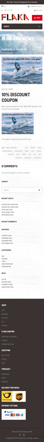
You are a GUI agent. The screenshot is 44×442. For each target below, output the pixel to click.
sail (30, 154)
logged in (13, 173)
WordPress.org (7, 287)
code (32, 151)
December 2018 (7, 238)
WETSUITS (5, 318)
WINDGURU (5, 382)
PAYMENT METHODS (8, 344)
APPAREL (4, 325)
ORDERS (4, 359)
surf (39, 154)
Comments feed (7, 284)
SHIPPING (4, 340)
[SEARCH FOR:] (22, 26)
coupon (38, 151)
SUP (26, 147)
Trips (39, 147)
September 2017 (7, 243)
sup (35, 154)
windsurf (19, 158)
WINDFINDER (5, 374)
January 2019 (6, 235)
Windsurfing (19, 151)
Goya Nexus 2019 (7, 215)
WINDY (4, 378)
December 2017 (7, 241)
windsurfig (27, 158)
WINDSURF (5, 314)
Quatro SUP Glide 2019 (10, 204)
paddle (24, 154)
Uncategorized (7, 151)
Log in (4, 279)
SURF (3, 310)
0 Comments (37, 158)
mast (18, 154)
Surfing (32, 147)
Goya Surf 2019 (7, 210)
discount (11, 154)
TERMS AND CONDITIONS (9, 337)
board (27, 151)
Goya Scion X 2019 (8, 212)
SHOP (3, 363)
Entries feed (6, 282)
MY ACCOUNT (6, 355)
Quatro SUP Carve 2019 (10, 207)
